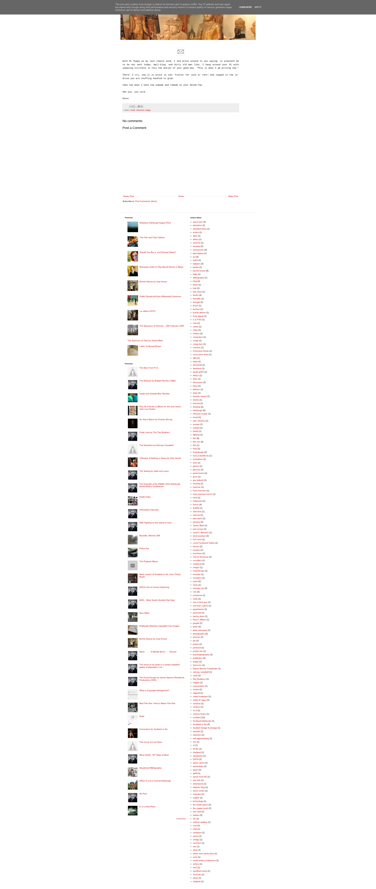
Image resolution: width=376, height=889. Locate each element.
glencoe (196, 469)
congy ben (198, 344)
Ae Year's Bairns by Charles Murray (155, 419)
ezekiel (196, 428)
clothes (196, 333)
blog (195, 281)
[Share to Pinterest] (141, 106)
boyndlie (197, 298)
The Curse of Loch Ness (150, 742)
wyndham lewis (200, 871)
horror (196, 504)
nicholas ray (198, 588)
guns (195, 476)
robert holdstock (200, 696)
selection (197, 735)
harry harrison (199, 490)
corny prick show (200, 354)
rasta (195, 675)
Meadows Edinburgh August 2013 (155, 223)
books (195, 295)
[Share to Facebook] (138, 106)
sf (193, 745)
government (198, 473)
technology (198, 801)
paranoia (197, 613)
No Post (143, 794)
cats (195, 323)
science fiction (199, 714)
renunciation (198, 686)
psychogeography (201, 654)
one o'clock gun (200, 602)
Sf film (196, 749)
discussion (198, 382)
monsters (197, 578)
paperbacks (198, 609)
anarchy (196, 243)
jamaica (196, 522)
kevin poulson (199, 536)
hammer (197, 487)
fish (194, 445)
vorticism (197, 843)
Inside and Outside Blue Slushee (154, 393)
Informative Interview (149, 510)
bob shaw (197, 292)
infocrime (197, 511)
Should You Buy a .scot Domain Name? (158, 252)
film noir (196, 442)
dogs (195, 393)
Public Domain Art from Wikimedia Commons (160, 296)
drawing (196, 407)
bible (195, 274)
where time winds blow (203, 853)
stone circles (198, 791)
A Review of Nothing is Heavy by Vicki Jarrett (160, 458)
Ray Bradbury (199, 679)
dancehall (197, 365)
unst (195, 825)
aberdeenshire (199, 229)
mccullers (197, 560)
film (194, 438)
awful (195, 260)
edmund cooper (200, 414)
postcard (197, 647)
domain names (200, 396)
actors (196, 232)
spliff (195, 773)
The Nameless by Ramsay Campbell (156, 445)
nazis (195, 581)
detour (196, 375)
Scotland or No (200, 724)
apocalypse (198, 253)
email (132, 110)
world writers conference (204, 860)
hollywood (197, 501)
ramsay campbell (201, 672)
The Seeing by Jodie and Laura (154, 471)
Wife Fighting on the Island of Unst (155, 522)
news (195, 585)
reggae (196, 682)
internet (196, 515)
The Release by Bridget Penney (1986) (157, 381)
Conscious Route (201, 351)
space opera (198, 763)
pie (194, 640)
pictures (196, 637)
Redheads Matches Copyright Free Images (159, 626)
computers (198, 337)
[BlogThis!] (133, 106)
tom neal (197, 811)
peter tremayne (200, 630)
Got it (258, 7)
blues (195, 284)
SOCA (196, 759)
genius (196, 466)
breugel (196, 302)
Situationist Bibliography (150, 768)
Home (181, 196)
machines (197, 553)
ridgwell (196, 693)
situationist (198, 756)
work (195, 857)
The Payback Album (148, 561)
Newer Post (128, 196)
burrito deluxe (199, 312)
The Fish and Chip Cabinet (152, 237)
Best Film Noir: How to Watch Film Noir (157, 703)
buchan (196, 309)
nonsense (140, 110)
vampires (197, 832)
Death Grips (145, 497)
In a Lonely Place (147, 806)
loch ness (197, 539)
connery (196, 347)
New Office (144, 613)
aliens (195, 239)
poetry (196, 644)
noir (194, 592)
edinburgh (197, 410)
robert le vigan (199, 700)
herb (195, 497)
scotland (197, 717)
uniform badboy (200, 822)
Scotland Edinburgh (202, 721)
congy (195, 340)
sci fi (195, 710)
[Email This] (130, 106)
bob (194, 288)
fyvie (195, 463)
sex (194, 742)
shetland (197, 752)
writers (196, 864)
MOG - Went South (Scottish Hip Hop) (157, 600)
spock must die (200, 776)
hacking (196, 483)
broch (195, 305)
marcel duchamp (200, 557)
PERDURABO (181, 819)
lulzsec (196, 546)
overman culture (200, 605)
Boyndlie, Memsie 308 (149, 535)
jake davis (197, 518)
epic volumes (199, 421)
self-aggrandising (201, 738)
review (196, 689)
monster (196, 574)
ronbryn (196, 707)
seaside (196, 731)
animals (196, 246)
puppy (148, 110)
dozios (196, 400)
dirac (195, 379)
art (194, 257)
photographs (199, 634)
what (195, 850)
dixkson (196, 389)
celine (195, 326)
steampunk (198, 784)
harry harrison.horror (202, 494)
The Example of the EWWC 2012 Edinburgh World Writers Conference (159, 485)
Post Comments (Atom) (146, 201)
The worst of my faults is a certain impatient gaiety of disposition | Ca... (159, 665)
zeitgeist (196, 881)
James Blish (198, 525)
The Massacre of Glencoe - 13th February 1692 (162, 326)
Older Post (233, 196)
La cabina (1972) (147, 311)
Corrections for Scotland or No (153, 729)
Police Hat (144, 548)
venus (195, 836)
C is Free (197, 319)
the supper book (200, 808)
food (195, 448)
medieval (197, 564)
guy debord (198, 480)
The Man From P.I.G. (149, 368)
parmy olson (198, 616)
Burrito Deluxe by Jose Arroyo (153, 281)
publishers (197, 658)
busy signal (198, 316)
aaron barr (198, 222)
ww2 (195, 867)
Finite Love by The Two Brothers (154, 432)
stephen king (199, 787)
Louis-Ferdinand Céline (204, 543)
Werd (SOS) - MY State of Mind (154, 755)
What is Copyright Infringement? (154, 690)
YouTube (197, 874)
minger (196, 567)
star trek (196, 780)
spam (195, 770)
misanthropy (198, 571)
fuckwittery (198, 459)
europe (196, 424)
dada (195, 361)
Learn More (245, 7)
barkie (196, 267)
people (196, 623)
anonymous (198, 250)
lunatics (196, 550)
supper (196, 797)
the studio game (200, 805)
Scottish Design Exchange (205, 728)
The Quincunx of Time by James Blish (145, 340)
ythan (195, 878)
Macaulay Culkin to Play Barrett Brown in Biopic (161, 267)
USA (195, 829)
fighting (196, 435)
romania (196, 703)
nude (195, 599)
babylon (196, 264)
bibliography (198, 277)
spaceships (198, 766)
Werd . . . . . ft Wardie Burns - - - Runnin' (158, 652)
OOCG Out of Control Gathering (154, 587)
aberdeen (197, 225)
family (195, 431)
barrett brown (199, 271)
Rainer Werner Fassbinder (205, 668)
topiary (196, 815)
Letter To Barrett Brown (150, 346)
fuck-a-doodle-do (201, 455)
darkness (197, 368)
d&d (195, 358)
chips (195, 330)
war (194, 846)
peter (195, 626)
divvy (195, 386)
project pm (198, 651)
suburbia (197, 794)
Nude (141, 716)
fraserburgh (198, 452)
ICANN (196, 508)
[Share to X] (136, 106)
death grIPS (198, 372)
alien (195, 236)
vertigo (196, 839)
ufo (194, 818)
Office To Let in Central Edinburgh (155, 781)
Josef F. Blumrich (201, 532)
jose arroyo (198, 529)
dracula (196, 403)
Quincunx (197, 665)
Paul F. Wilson (199, 619)
